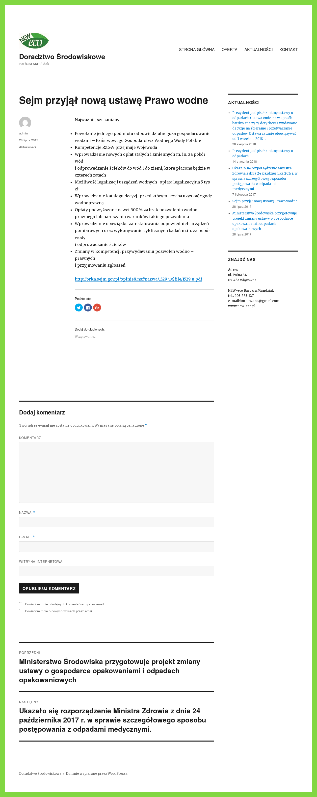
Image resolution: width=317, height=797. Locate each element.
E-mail (27, 537)
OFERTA (230, 49)
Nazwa (27, 512)
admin (23, 133)
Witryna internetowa (41, 561)
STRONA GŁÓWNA (197, 49)
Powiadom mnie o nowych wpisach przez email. (59, 611)
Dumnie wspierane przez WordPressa (97, 773)
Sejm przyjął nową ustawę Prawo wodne (264, 201)
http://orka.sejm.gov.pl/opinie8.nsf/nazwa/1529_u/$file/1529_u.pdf (138, 279)
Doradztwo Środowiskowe (62, 56)
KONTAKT (289, 49)
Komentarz (30, 437)
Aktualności (27, 147)
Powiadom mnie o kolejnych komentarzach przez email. (65, 604)
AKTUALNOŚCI (258, 49)
